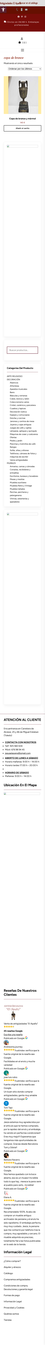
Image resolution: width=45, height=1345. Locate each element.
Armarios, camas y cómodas (22, 466)
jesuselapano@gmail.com (17, 753)
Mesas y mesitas (17, 479)
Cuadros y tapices (18, 408)
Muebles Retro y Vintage (21, 485)
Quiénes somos (11, 1313)
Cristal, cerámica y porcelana (23, 405)
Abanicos (14, 382)
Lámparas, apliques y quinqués (23, 431)
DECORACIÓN (13, 379)
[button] (3, 9)
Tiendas (8, 1320)
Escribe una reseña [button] (13, 1034)
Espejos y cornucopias (20, 415)
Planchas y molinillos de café (23, 444)
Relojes (13, 447)
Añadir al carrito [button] (22, 128)
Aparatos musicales (18, 389)
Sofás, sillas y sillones (19, 450)
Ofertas (13, 437)
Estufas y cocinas (17, 418)
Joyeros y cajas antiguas (20, 424)
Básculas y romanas (18, 395)
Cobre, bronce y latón (19, 399)
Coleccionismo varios (19, 402)
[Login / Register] (22, 39)
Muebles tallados (17, 489)
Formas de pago (12, 1295)
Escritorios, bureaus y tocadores (24, 476)
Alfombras (14, 386)
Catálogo (8, 1273)
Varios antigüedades (19, 460)
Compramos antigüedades (17, 1279)
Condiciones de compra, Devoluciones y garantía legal (18, 1287)
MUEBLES (11, 463)
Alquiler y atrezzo (12, 1267)
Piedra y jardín (16, 440)
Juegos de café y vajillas (20, 428)
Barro (12, 392)
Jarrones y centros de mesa (22, 421)
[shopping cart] (20, 42)
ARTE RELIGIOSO (14, 376)
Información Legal (13, 1301)
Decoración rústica (18, 412)
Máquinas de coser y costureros (24, 434)
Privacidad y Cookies (14, 1307)
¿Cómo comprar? (12, 1261)
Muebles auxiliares (18, 482)
